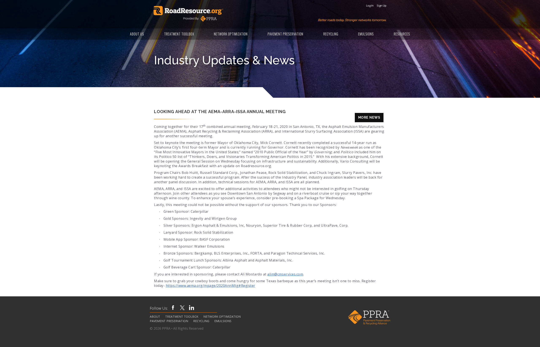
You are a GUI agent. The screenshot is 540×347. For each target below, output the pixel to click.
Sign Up (381, 5)
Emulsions (366, 34)
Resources (402, 34)
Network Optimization (231, 34)
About (155, 316)
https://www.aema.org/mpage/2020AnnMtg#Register (210, 285)
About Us (137, 34)
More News (369, 117)
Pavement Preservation (285, 34)
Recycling (330, 34)
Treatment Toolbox (179, 34)
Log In (370, 5)
